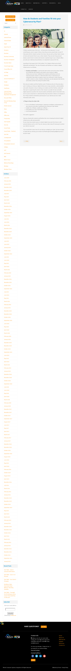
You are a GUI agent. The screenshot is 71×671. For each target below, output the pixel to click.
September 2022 (8, 254)
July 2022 (6, 257)
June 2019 (6, 355)
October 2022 (7, 250)
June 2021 (6, 295)
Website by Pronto (56, 667)
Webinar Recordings (10, 16)
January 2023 (7, 247)
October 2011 (7, 555)
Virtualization (7, 140)
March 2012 (7, 539)
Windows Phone (8, 169)
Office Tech (6, 115)
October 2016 (7, 450)
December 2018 (8, 374)
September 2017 (8, 418)
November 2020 (8, 314)
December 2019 (8, 342)
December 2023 (8, 228)
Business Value (7, 63)
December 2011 (8, 548)
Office (5, 112)
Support (44, 3)
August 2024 (7, 216)
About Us (28, 3)
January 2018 (7, 406)
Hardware (6, 85)
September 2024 (8, 212)
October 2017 (7, 415)
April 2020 (6, 330)
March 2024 (7, 225)
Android (6, 34)
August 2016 (7, 457)
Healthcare (6, 88)
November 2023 (8, 231)
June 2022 (6, 260)
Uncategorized (7, 137)
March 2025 (7, 203)
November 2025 (8, 190)
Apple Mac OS (7, 47)
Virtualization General (9, 144)
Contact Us (23, 9)
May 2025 (6, 196)
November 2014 (8, 482)
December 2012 (8, 526)
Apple (5, 44)
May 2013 (6, 510)
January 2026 (7, 184)
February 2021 (7, 304)
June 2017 (6, 425)
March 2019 (7, 365)
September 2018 (8, 384)
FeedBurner (13, 615)
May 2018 (6, 393)
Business (6, 53)
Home (22, 3)
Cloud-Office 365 (8, 69)
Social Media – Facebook (10, 131)
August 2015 (7, 476)
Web (5, 156)
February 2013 (7, 520)
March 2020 (7, 333)
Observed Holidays (35, 650)
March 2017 (7, 434)
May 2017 (6, 428)
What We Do (36, 3)
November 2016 (8, 447)
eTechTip (6, 75)
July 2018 (6, 387)
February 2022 (7, 273)
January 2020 (7, 339)
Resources (52, 3)
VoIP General (7, 153)
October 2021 (7, 285)
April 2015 (6, 479)
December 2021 (8, 279)
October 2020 (7, 317)
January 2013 (7, 523)
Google (5, 82)
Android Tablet (7, 40)
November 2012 (8, 529)
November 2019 (8, 346)
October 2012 (7, 533)
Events (33, 660)
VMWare (6, 147)
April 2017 (6, 431)
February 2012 (7, 542)
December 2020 (8, 311)
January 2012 (7, 545)
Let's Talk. (44, 626)
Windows (6, 166)
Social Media (7, 128)
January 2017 (7, 441)
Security (6, 125)
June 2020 (6, 323)
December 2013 (8, 498)
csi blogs (6, 72)
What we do (62, 639)
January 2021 (7, 307)
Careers (30, 9)
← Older (26, 141)
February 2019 (7, 368)
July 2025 (6, 193)
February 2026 (7, 181)
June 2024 (6, 222)
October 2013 (7, 504)
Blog (59, 3)
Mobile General (7, 106)
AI (4, 31)
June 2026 (6, 177)
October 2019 (7, 349)
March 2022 (7, 269)
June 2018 (6, 390)
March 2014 (7, 488)
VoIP (5, 150)
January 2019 (7, 371)
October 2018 (7, 380)
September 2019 (8, 352)
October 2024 (7, 209)
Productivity (7, 118)
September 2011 (8, 558)
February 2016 (7, 469)
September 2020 (8, 320)
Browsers (6, 50)
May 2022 (6, 263)
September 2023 (8, 238)
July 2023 (6, 241)
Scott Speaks (7, 121)
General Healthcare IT (9, 78)
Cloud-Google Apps (8, 66)
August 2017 (7, 422)
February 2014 (7, 491)
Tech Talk (6, 134)
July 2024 (6, 219)
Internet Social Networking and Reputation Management (10, 93)
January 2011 (7, 561)
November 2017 (8, 412)
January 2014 (7, 495)
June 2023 (6, 244)
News (5, 109)
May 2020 (6, 327)
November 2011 (8, 552)
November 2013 (8, 501)
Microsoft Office (8, 98)
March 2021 (7, 301)
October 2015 (7, 472)
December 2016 (8, 444)
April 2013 (6, 514)
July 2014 (6, 485)
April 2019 (6, 361)
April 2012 (6, 536)
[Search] (15, 23)
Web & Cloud (7, 159)
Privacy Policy (65, 667)
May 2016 (6, 463)
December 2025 (8, 187)
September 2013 (8, 507)
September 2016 (8, 453)
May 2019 (6, 358)
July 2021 (6, 292)
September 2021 (8, 288)
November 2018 (8, 377)
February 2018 (7, 403)
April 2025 (6, 200)
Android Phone (7, 37)
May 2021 (6, 298)
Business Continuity (9, 56)
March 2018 (7, 399)
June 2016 (6, 460)
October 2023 (7, 235)
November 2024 (8, 206)
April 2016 (6, 466)
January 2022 (7, 276)
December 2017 (8, 409)
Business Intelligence (9, 59)
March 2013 (7, 517)
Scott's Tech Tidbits (10, 20)
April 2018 (6, 396)
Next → (62, 141)
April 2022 (6, 266)
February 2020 (7, 336)
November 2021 (8, 282)
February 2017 (7, 437)
